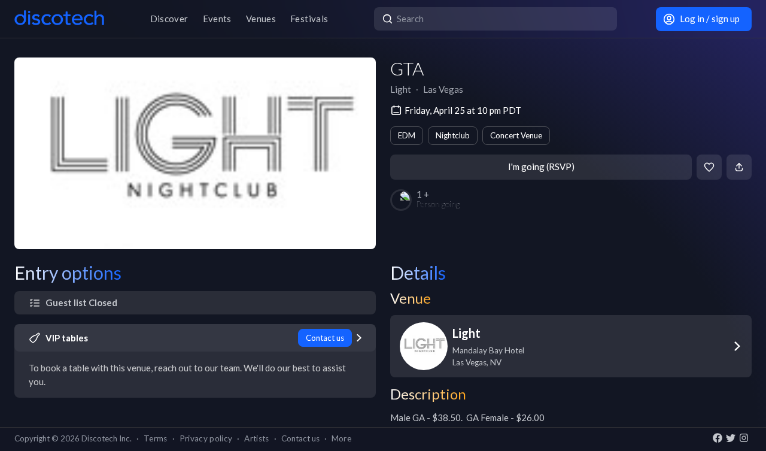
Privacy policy (206, 438)
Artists (256, 438)
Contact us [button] (300, 438)
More (341, 438)
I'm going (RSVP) (541, 166)
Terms (156, 438)
